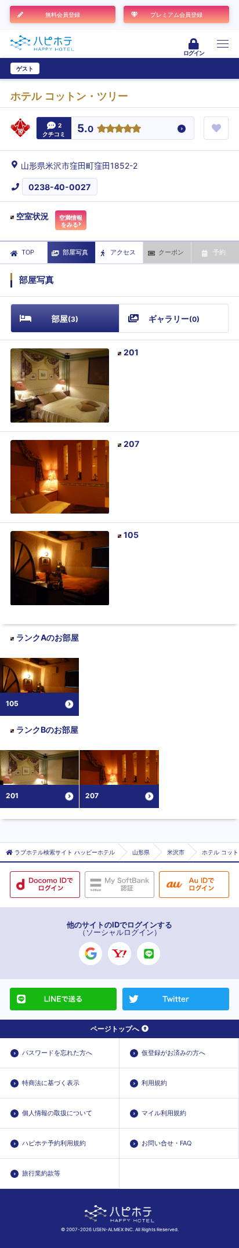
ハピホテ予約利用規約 (54, 1143)
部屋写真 (75, 252)
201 (131, 352)
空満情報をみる (70, 221)
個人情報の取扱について (57, 1113)
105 (131, 535)
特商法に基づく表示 (50, 1083)
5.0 (85, 128)
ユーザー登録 (61, 68)
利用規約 (154, 1083)
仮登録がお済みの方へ (173, 1053)
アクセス (123, 252)
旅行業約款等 (41, 1173)
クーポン (171, 252)
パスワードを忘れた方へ (57, 1053)
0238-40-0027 (59, 187)
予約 (219, 252)
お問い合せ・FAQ (166, 1143)
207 (131, 444)
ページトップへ (114, 1028)
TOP (27, 252)
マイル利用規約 (164, 1113)
